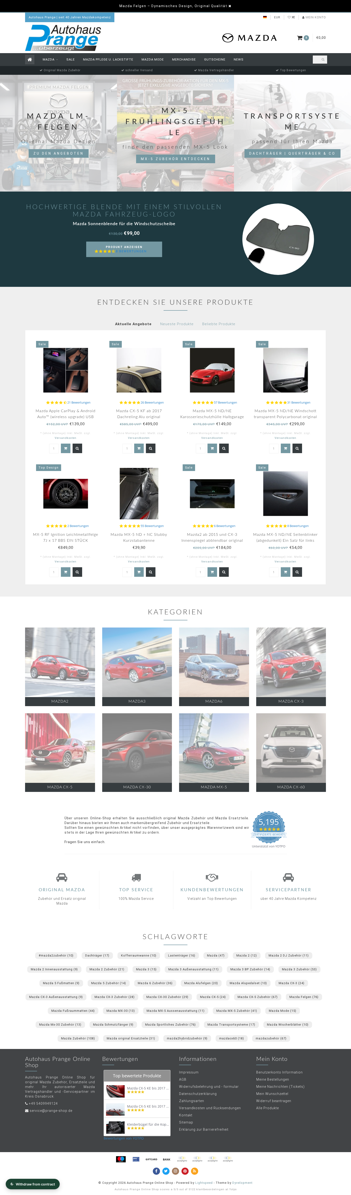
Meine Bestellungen (272, 1079)
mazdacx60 (231, 1038)
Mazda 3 (146, 969)
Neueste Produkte (177, 324)
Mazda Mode (153, 59)
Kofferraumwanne (138, 955)
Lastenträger (181, 955)
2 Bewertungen (78, 526)
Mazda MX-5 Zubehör (236, 1011)
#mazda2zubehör (56, 955)
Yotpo (233, 1189)
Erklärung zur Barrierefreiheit (204, 1129)
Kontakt (185, 1115)
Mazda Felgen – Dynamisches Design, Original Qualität (173, 6)
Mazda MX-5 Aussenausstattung (176, 1011)
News (239, 59)
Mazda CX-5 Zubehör (258, 997)
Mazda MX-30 (120, 1011)
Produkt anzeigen (126, 251)
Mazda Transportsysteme (231, 1024)
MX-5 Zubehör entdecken (175, 159)
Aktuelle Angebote (133, 324)
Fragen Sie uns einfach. (85, 842)
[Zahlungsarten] (121, 1159)
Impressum (189, 1072)
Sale (70, 59)
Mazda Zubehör (78, 1038)
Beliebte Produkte (218, 324)
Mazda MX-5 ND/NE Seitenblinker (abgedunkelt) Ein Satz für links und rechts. (285, 540)
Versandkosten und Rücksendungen (210, 1108)
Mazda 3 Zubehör (299, 969)
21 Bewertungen (78, 402)
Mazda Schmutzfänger (113, 1024)
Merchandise (184, 59)
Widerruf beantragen (273, 1101)
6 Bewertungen (224, 526)
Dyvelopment (242, 1183)
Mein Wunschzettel (272, 1094)
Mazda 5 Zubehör (108, 983)
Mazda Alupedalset (248, 983)
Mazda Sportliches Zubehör (170, 1024)
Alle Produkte (267, 1108)
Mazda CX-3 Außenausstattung (56, 997)
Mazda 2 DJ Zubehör (289, 955)
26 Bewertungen (152, 402)
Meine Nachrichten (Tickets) (280, 1087)
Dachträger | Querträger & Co (292, 153)
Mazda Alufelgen (201, 983)
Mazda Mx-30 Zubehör (60, 1024)
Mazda (48, 59)
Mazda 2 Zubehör (107, 969)
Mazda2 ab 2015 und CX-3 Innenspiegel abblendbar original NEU (212, 540)
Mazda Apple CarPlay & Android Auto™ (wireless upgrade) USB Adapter (66, 417)
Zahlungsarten (191, 1101)
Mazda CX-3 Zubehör (115, 997)
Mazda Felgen (304, 997)
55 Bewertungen (152, 526)
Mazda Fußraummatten (73, 1011)
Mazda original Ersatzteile (131, 1038)
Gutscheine (214, 59)
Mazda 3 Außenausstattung (193, 969)
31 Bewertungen (298, 402)
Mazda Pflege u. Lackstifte (108, 59)
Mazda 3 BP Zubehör (250, 969)
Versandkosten (65, 438)
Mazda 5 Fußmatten (61, 983)
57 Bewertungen (225, 402)
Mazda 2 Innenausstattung (54, 969)
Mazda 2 (246, 955)
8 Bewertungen (131, 251)
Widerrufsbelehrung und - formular (209, 1087)
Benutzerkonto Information (279, 1072)
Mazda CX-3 (291, 983)
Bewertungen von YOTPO (124, 1138)
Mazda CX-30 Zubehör (167, 997)
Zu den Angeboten (58, 153)
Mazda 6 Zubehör (155, 983)
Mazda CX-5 (213, 997)
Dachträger (97, 955)
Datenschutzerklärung (198, 1094)
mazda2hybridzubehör (187, 1038)
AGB (182, 1079)
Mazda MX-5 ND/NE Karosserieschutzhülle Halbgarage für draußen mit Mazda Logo (212, 417)
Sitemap (186, 1122)
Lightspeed (204, 1183)
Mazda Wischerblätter (287, 1024)
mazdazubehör (271, 1038)
